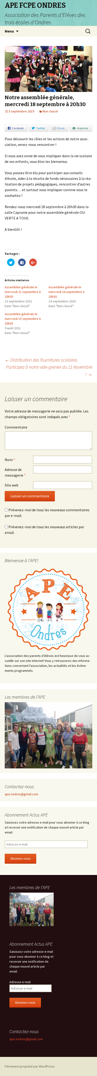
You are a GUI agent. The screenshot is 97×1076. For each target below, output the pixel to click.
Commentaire (16, 427)
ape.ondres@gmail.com (21, 794)
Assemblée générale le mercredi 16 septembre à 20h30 (66, 292)
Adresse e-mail (20, 982)
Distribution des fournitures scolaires (41, 360)
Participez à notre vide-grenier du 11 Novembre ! (49, 370)
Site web (11, 485)
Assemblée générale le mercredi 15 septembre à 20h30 (23, 319)
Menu (9, 31)
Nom (10, 459)
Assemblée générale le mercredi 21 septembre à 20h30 (23, 292)
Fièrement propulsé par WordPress (30, 1066)
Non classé (50, 111)
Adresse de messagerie (15, 472)
